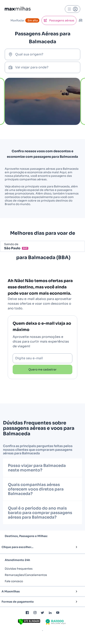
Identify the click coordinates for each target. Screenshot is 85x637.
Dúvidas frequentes (19, 568)
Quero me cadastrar (42, 369)
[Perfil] (72, 9)
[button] (36, 547)
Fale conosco (14, 581)
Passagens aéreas (61, 20)
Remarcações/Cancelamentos (26, 575)
